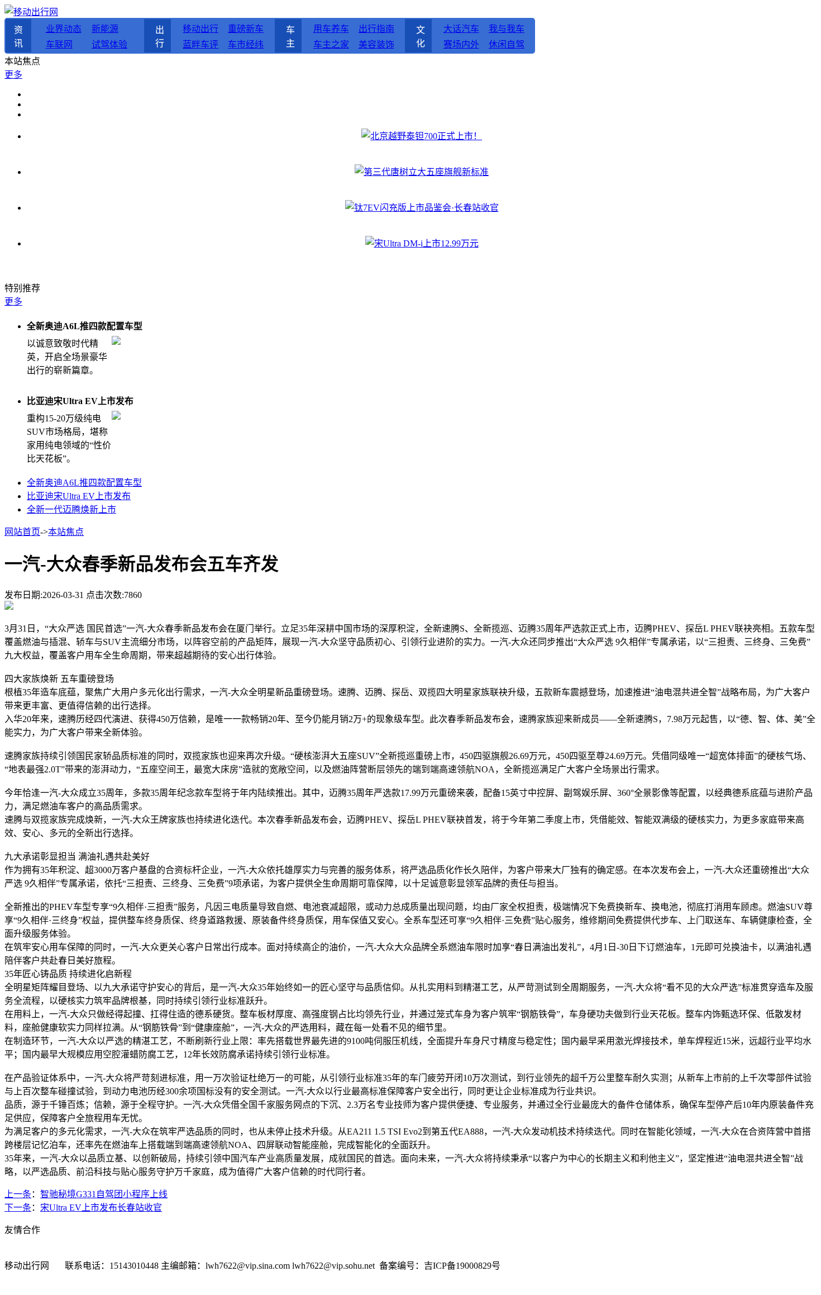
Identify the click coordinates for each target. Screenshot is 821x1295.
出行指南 (376, 29)
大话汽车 (461, 29)
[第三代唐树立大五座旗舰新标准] (422, 172)
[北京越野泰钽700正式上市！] (421, 136)
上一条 (17, 1194)
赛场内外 (461, 44)
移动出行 (200, 29)
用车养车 (331, 29)
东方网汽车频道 (476, 1252)
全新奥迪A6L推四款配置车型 (84, 482)
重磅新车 (246, 29)
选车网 (134, 1252)
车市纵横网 (534, 1252)
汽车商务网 (176, 1252)
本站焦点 (66, 532)
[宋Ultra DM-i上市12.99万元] (422, 243)
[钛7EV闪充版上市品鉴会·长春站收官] (422, 207)
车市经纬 (246, 44)
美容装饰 (376, 44)
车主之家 (331, 44)
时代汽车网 (334, 1252)
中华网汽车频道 (277, 1252)
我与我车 (506, 29)
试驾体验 (109, 44)
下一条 (17, 1207)
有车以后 (221, 1252)
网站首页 (22, 532)
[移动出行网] (31, 12)
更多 (13, 74)
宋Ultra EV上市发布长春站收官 (101, 1207)
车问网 (102, 1252)
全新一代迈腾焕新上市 (71, 509)
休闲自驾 (506, 44)
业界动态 (64, 29)
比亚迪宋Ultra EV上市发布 (79, 496)
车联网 (59, 44)
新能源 (105, 29)
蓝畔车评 (200, 44)
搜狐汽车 (65, 1252)
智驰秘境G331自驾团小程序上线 (104, 1194)
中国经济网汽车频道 (400, 1252)
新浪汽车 (22, 1252)
